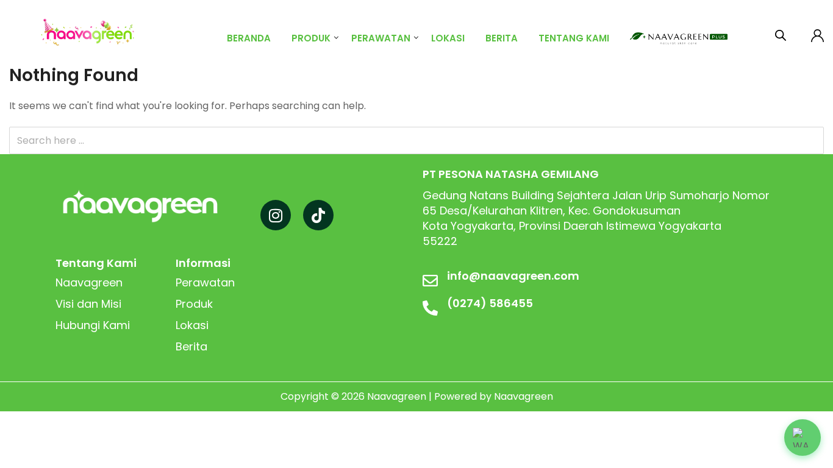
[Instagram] (275, 215)
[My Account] (817, 33)
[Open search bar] (780, 33)
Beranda (249, 38)
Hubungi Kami (92, 325)
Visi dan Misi (88, 303)
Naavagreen (89, 282)
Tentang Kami (573, 38)
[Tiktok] (318, 215)
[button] (802, 437)
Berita (501, 38)
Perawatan (380, 38)
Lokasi (448, 38)
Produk (311, 38)
